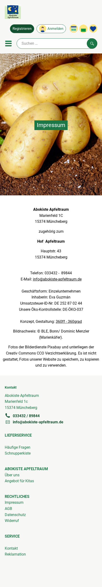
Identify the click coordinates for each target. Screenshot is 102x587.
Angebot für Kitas (19, 481)
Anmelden (55, 28)
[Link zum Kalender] (74, 28)
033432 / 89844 (26, 416)
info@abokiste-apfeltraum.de (38, 422)
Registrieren (22, 28)
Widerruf (12, 520)
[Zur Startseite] (13, 13)
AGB (8, 508)
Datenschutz (15, 515)
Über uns (12, 475)
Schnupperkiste (18, 453)
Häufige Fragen (17, 447)
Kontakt (11, 548)
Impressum (14, 502)
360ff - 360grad (69, 321)
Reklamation (15, 554)
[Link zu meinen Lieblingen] (93, 28)
